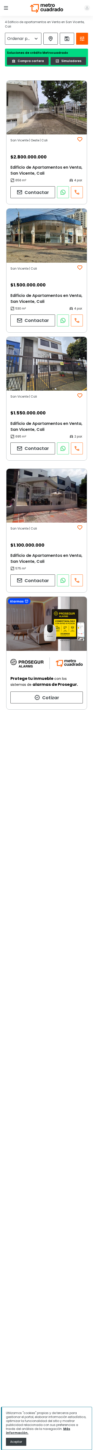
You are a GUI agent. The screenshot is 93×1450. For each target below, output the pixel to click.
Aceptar (16, 1442)
